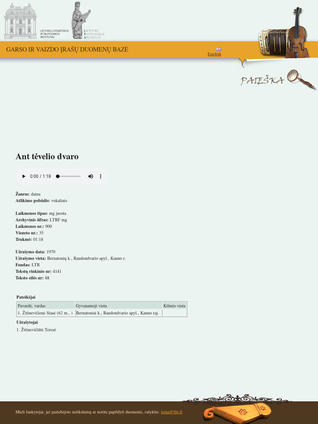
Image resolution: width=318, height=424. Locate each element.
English (214, 54)
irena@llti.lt (171, 412)
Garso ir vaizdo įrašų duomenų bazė (67, 49)
